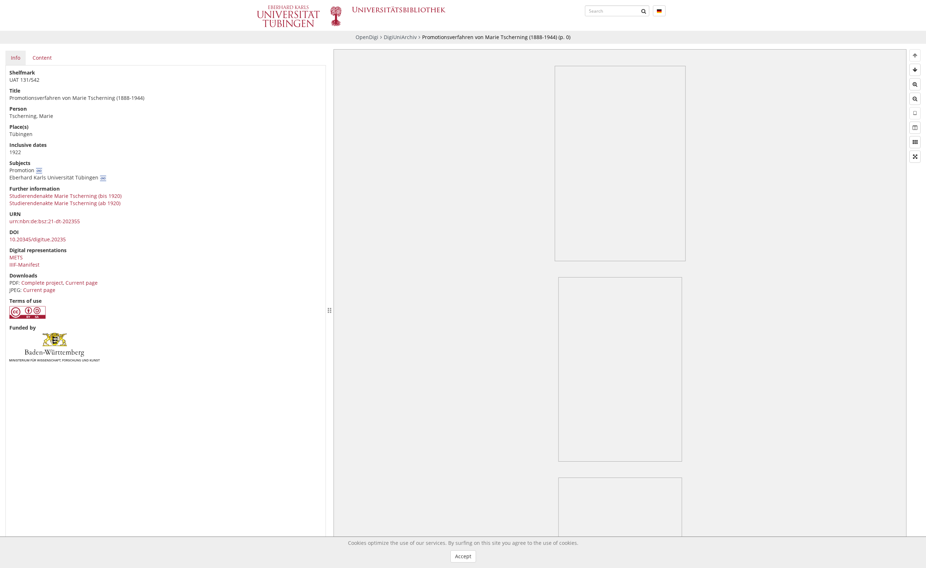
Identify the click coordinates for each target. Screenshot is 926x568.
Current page (81, 282)
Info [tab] (15, 57)
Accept (463, 556)
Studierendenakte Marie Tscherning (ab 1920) (64, 203)
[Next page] (915, 70)
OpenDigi (367, 37)
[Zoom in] (915, 84)
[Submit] (643, 10)
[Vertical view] (915, 113)
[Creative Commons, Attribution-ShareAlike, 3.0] (27, 316)
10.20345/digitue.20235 (37, 239)
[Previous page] (915, 55)
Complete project (42, 282)
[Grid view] (915, 142)
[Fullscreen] (915, 157)
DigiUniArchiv (400, 37)
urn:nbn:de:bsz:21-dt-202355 (44, 221)
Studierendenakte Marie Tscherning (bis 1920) (65, 195)
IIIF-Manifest (24, 264)
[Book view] (915, 128)
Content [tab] (42, 57)
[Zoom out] (915, 99)
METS (16, 257)
